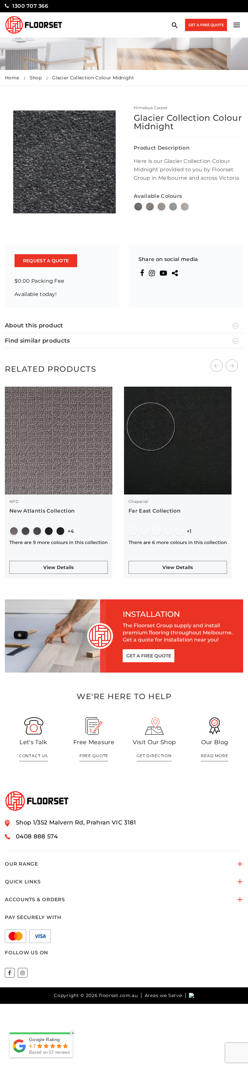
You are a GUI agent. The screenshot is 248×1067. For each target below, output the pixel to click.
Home (12, 78)
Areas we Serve (163, 995)
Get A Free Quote (206, 25)
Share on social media (168, 259)
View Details (58, 567)
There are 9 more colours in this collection (58, 542)
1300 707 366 (30, 6)
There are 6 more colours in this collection (178, 542)
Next (232, 365)
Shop (36, 78)
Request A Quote (46, 261)
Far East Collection (155, 511)
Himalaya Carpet (151, 107)
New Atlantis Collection (42, 511)
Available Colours (158, 196)
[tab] (124, 325)
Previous (217, 365)
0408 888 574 (37, 836)
